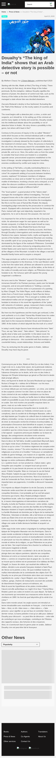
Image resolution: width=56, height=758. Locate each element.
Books (6, 732)
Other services (10, 741)
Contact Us (25, 741)
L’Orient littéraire (28, 81)
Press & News (14, 12)
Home (4, 12)
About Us (42, 736)
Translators (42, 732)
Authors (24, 732)
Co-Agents (25, 736)
